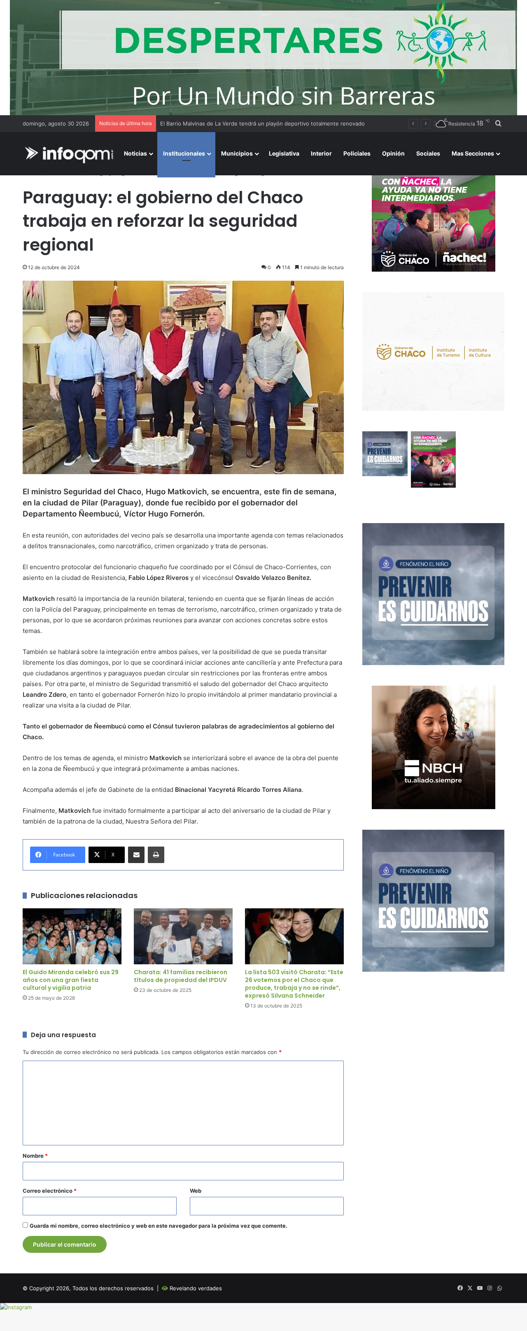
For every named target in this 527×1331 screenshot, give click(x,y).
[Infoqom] (70, 153)
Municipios (237, 153)
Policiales (357, 153)
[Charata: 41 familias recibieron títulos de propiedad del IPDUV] (183, 936)
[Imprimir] (156, 855)
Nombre (35, 1155)
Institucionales (184, 153)
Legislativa (284, 153)
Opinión (393, 153)
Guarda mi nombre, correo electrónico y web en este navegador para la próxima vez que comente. (158, 1225)
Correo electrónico (50, 1190)
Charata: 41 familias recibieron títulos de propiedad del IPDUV (180, 976)
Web (195, 1190)
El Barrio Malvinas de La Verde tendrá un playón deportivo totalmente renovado (262, 123)
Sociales (428, 153)
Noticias (135, 153)
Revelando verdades (196, 1288)
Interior (321, 153)
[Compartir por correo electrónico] (136, 855)
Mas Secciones (473, 153)
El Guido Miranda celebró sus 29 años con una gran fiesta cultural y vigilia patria (71, 980)
